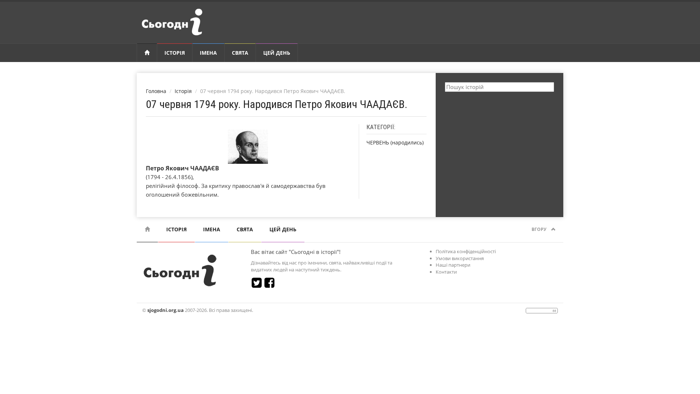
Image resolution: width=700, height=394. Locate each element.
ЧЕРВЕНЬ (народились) (395, 142)
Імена (208, 52)
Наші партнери (453, 265)
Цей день (276, 52)
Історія (174, 52)
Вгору (540, 229)
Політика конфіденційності (466, 251)
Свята (240, 52)
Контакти (446, 272)
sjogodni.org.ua (165, 310)
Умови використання (460, 258)
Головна (156, 91)
